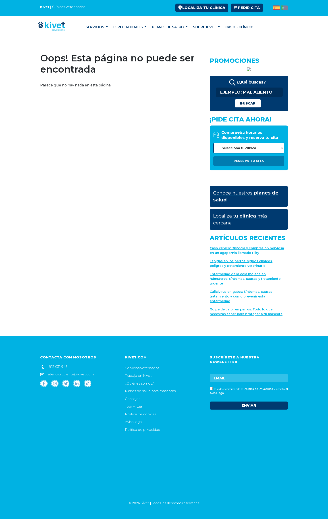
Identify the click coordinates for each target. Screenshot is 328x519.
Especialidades (128, 27)
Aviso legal (133, 422)
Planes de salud (168, 27)
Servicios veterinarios (142, 368)
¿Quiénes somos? (139, 383)
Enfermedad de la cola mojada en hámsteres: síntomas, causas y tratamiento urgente (245, 278)
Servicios (95, 27)
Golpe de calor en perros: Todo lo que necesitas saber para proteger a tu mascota (246, 311)
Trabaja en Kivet (138, 375)
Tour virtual (134, 406)
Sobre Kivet (205, 27)
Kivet (145, 503)
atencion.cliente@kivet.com (70, 374)
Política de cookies (140, 414)
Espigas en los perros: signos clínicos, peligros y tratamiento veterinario (241, 263)
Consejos (269, 27)
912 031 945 (58, 366)
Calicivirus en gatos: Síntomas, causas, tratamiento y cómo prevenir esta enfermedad (241, 296)
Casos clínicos (240, 27)
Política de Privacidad (258, 389)
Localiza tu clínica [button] (203, 8)
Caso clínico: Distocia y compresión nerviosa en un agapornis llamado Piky (247, 250)
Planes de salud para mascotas (150, 391)
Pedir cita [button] (249, 8)
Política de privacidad (142, 429)
